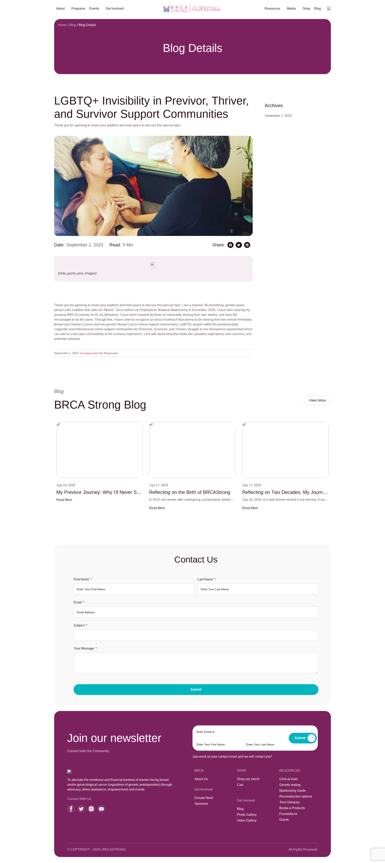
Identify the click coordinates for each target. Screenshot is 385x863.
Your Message (84, 648)
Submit (195, 689)
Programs (78, 8)
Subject (79, 625)
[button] (230, 245)
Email (78, 602)
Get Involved (115, 8)
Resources (272, 8)
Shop (306, 8)
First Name (81, 579)
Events (94, 8)
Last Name (205, 579)
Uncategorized (89, 353)
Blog (317, 8)
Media (291, 8)
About (60, 8)
